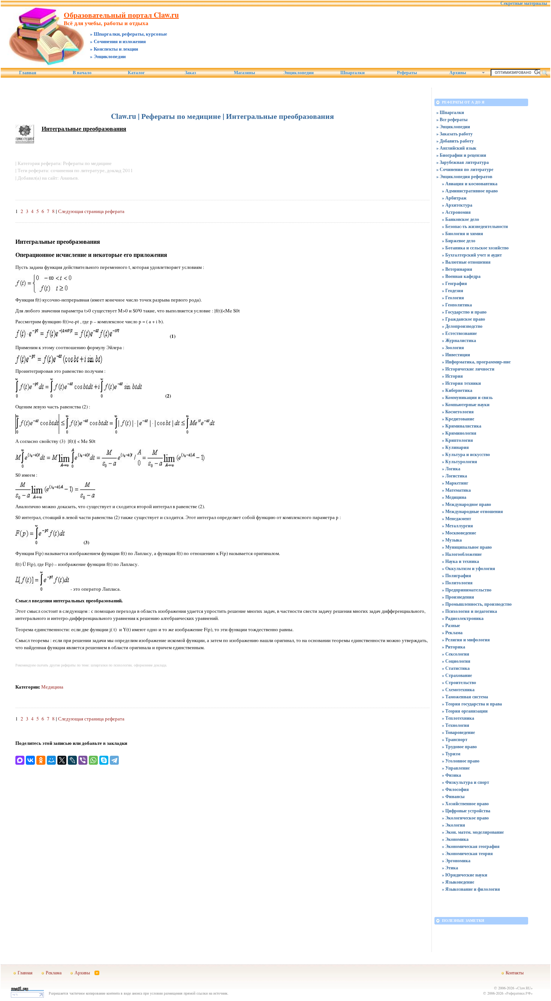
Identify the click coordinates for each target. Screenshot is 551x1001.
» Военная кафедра (461, 276)
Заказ (190, 72)
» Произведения (458, 597)
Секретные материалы (523, 3)
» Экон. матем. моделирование (473, 832)
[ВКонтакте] (30, 760)
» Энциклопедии (453, 126)
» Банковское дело (460, 219)
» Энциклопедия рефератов (464, 176)
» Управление (456, 768)
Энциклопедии (298, 72)
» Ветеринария (457, 269)
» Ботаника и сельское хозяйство (475, 248)
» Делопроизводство (462, 326)
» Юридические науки (464, 875)
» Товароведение (458, 732)
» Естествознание (459, 333)
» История (452, 376)
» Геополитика (457, 305)
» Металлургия (457, 525)
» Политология (457, 582)
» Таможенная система (465, 696)
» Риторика (453, 647)
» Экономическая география (471, 846)
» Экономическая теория (467, 853)
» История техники (461, 383)
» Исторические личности (468, 369)
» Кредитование (458, 419)
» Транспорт (454, 739)
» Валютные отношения (466, 262)
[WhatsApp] (93, 760)
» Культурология (459, 461)
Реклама (53, 972)
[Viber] (82, 760)
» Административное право (470, 191)
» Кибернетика (457, 390)
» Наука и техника (460, 561)
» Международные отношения (472, 511)
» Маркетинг (455, 483)
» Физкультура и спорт (465, 782)
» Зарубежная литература (462, 162)
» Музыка (452, 540)
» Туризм (451, 753)
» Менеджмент (456, 518)
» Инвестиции (456, 354)
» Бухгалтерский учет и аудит (472, 255)
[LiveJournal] (72, 760)
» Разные (451, 625)
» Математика (456, 490)
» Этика (450, 867)
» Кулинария (455, 447)
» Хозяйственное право (465, 803)
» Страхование (457, 675)
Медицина (52, 686)
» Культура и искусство (466, 454)
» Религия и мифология (466, 639)
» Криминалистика (461, 426)
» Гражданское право (463, 319)
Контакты (515, 972)
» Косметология (458, 411)
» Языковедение (458, 882)
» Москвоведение (459, 533)
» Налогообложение (462, 554)
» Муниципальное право (467, 547)
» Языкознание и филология (471, 889)
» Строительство (459, 682)
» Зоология (453, 347)
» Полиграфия (456, 575)
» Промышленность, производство (477, 604)
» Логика (451, 468)
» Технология (455, 725)
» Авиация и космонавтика (469, 183)
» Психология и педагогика (469, 611)
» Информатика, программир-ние (476, 362)
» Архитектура (457, 205)
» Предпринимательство (466, 590)
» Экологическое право (465, 818)
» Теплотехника (458, 718)
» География (454, 283)
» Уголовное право (460, 761)
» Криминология (459, 433)
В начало (82, 72)
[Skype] (103, 760)
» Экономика (455, 839)
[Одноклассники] (40, 760)
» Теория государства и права (472, 704)
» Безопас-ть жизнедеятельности (475, 226)
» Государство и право (464, 312)
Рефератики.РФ (518, 993)
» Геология (453, 297)
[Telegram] (114, 760)
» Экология (453, 825)
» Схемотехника (458, 689)
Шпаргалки (352, 72)
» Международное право (466, 504)
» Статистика (456, 668)
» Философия (455, 789)
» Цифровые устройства (466, 810)
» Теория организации (465, 711)
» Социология (456, 661)
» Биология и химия (462, 233)
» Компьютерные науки (466, 404)
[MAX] (19, 760)
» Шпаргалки (450, 112)
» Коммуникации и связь (467, 397)
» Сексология (455, 654)
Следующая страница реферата (91, 211)
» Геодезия (452, 290)
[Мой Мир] (51, 760)
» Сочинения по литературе (464, 169)
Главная (27, 72)
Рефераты (407, 72)
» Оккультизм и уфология (468, 568)
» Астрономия (456, 212)
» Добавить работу (455, 141)
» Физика (451, 775)
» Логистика (454, 476)
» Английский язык (456, 148)
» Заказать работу (454, 134)
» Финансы (453, 796)
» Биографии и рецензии (461, 155)
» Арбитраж (454, 198)
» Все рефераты (451, 119)
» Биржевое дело (458, 240)
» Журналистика (459, 340)
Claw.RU (524, 987)
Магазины (244, 72)
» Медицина (454, 497)
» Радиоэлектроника (463, 618)
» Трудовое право (459, 746)
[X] (61, 760)
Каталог (136, 72)
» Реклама (452, 632)
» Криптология (457, 440)
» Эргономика (456, 860)
